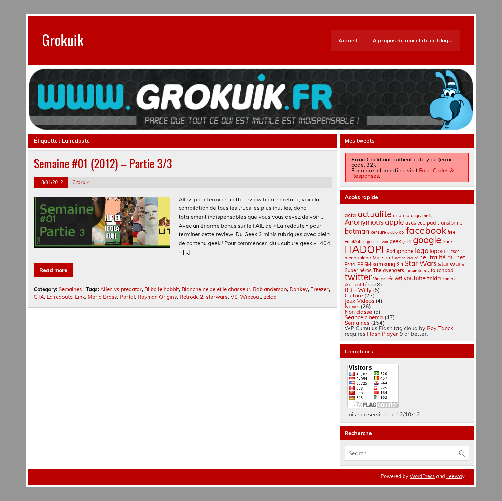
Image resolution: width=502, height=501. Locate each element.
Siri (400, 264)
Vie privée (383, 278)
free (451, 232)
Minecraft (383, 258)
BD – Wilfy (358, 289)
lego (421, 250)
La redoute (59, 297)
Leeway (455, 476)
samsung (383, 263)
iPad (390, 251)
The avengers (388, 270)
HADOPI (364, 249)
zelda (270, 297)
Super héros (358, 270)
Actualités (358, 284)
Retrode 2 (191, 297)
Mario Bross (102, 297)
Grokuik (63, 39)
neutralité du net (442, 257)
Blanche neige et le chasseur (216, 289)
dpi (402, 232)
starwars (217, 297)
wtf (398, 278)
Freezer (319, 289)
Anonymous (364, 221)
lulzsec (452, 251)
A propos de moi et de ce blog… (412, 40)
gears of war (377, 241)
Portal (127, 297)
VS (234, 297)
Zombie (449, 278)
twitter (358, 277)
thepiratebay (417, 270)
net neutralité (406, 258)
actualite (375, 213)
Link (80, 297)
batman (357, 231)
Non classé (358, 311)
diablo (392, 232)
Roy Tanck (440, 328)
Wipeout (250, 297)
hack (448, 241)
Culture (354, 295)
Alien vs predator (121, 289)
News (352, 306)
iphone (405, 250)
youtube (415, 278)
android (401, 215)
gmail (407, 241)
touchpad (442, 270)
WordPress (422, 476)
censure (378, 232)
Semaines (70, 289)
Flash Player (382, 333)
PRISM (364, 264)
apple (394, 221)
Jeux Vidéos (359, 300)
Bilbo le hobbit (161, 289)
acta (350, 215)
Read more (53, 270)
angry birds (421, 215)
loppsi (437, 250)
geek (395, 241)
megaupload (358, 257)
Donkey (299, 289)
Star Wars (420, 263)
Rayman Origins (157, 297)
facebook (426, 230)
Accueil (347, 40)
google (427, 239)
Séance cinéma (364, 317)
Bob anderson (270, 289)
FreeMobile (355, 241)
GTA (39, 297)
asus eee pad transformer (434, 223)
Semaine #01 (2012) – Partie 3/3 (103, 163)
